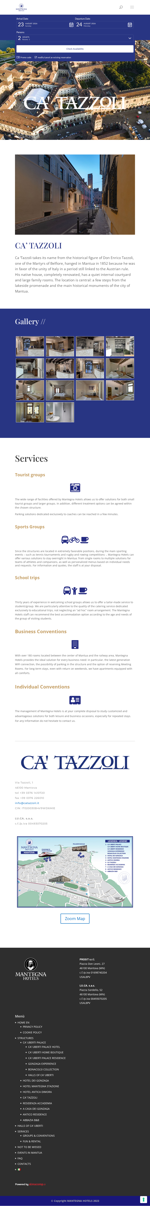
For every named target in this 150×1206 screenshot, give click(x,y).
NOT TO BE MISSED (29, 1147)
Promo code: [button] (26, 58)
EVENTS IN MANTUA (30, 1152)
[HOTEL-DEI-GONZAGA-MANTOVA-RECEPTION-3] (60, 377)
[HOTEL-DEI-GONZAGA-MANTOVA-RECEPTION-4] (90, 355)
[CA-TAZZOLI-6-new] (120, 377)
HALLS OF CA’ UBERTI (41, 1075)
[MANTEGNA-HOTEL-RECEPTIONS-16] (90, 377)
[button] (45, 24)
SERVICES (23, 1131)
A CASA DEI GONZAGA (36, 1108)
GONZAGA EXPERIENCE (42, 1063)
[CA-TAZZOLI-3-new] (90, 399)
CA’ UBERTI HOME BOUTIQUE (45, 1052)
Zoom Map (75, 918)
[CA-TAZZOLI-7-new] (30, 399)
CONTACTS (24, 1164)
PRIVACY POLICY (32, 1026)
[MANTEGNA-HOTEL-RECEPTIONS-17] (30, 377)
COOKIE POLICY (32, 1032)
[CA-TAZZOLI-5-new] (120, 399)
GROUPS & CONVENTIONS (39, 1135)
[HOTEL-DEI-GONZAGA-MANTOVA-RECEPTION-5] (120, 355)
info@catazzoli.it (27, 803)
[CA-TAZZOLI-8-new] (30, 421)
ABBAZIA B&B (31, 1120)
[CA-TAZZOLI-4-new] (60, 421)
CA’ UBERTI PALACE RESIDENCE (47, 1058)
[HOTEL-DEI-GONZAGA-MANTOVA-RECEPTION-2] (60, 355)
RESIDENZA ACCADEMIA (37, 1103)
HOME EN (23, 1022)
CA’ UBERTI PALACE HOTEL (44, 1047)
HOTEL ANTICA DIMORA (37, 1092)
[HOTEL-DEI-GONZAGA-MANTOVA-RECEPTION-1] (30, 355)
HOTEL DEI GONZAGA (36, 1080)
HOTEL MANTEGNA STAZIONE (41, 1086)
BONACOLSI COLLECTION (43, 1069)
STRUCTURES (25, 1038)
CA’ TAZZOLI (30, 1097)
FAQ (20, 1158)
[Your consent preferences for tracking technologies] (143, 1199)
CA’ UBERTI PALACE (34, 1042)
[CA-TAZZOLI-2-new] (60, 399)
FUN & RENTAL (32, 1141)
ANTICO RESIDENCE (35, 1114)
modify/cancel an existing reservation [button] (54, 58)
